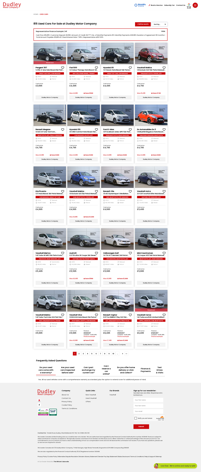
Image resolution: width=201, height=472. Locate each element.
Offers (88, 401)
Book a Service (157, 5)
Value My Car (169, 5)
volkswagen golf (111, 253)
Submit (141, 427)
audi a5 (73, 253)
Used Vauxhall (91, 398)
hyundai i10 (108, 67)
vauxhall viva (75, 315)
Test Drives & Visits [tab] (159, 370)
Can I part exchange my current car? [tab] (88, 370)
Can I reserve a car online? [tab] (106, 370)
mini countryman (145, 253)
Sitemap (159, 457)
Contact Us (180, 5)
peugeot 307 (41, 67)
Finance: (86, 331)
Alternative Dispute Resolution (68, 457)
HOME (36, 14)
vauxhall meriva (43, 253)
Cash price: (39, 83)
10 (113, 354)
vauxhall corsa (144, 315)
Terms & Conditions (69, 408)
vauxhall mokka (144, 67)
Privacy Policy (67, 401)
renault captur (110, 315)
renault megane (43, 129)
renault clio (108, 191)
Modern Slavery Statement (88, 457)
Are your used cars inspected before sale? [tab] (68, 370)
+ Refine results (143, 24)
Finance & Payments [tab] (146, 370)
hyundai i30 (74, 129)
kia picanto (41, 191)
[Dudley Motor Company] (12, 5)
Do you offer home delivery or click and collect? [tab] (126, 370)
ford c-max (108, 129)
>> (126, 354)
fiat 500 (73, 67)
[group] (50, 53)
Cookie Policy (67, 405)
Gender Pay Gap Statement (107, 457)
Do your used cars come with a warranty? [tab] (46, 370)
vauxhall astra (144, 191)
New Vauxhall (91, 395)
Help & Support (150, 457)
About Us (65, 395)
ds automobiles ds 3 (146, 129)
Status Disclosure (124, 457)
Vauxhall (113, 395)
